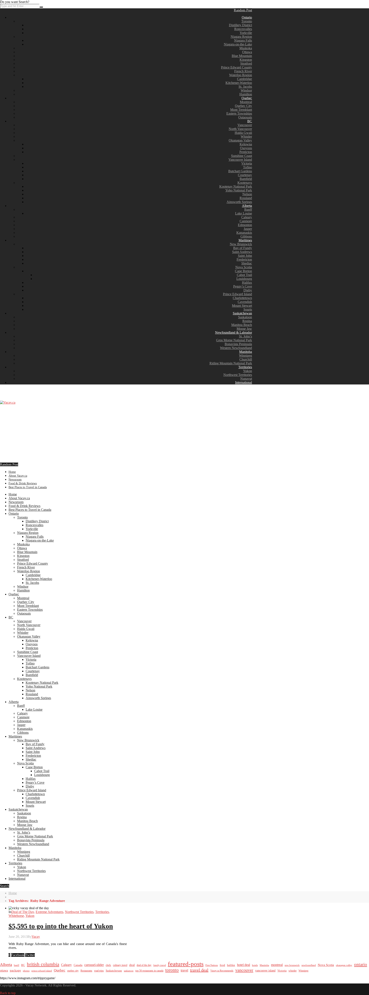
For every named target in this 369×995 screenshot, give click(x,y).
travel (184, 970)
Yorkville (246, 33)
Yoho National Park (238, 190)
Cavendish (245, 302)
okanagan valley (344, 965)
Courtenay (245, 175)
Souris (247, 309)
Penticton (245, 152)
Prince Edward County (236, 67)
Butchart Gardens (240, 171)
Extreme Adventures (49, 912)
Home (12, 471)
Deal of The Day (22, 912)
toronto (172, 970)
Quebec (247, 98)
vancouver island (265, 970)
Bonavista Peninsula (238, 344)
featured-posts (186, 963)
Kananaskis (244, 232)
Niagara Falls (243, 40)
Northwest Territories (237, 375)
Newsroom (15, 479)
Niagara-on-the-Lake (238, 44)
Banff (248, 209)
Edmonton (245, 225)
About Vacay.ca (18, 475)
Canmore (246, 221)
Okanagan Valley (240, 140)
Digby (247, 290)
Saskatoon (245, 317)
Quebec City (243, 106)
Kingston (246, 59)
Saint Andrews (242, 252)
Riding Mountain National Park (230, 363)
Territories (245, 367)
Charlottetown (242, 298)
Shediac (246, 263)
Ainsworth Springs (239, 202)
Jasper (248, 229)
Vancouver (244, 125)
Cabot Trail (244, 275)
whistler (292, 970)
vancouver (244, 970)
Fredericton (244, 259)
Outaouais (245, 117)
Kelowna (246, 144)
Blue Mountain (242, 56)
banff (16, 965)
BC (249, 121)
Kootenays (244, 182)
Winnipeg (245, 355)
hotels (255, 965)
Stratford (246, 63)
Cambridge (244, 79)
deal (132, 965)
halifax (231, 965)
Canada (78, 965)
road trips (99, 970)
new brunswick (292, 965)
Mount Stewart (242, 305)
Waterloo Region (240, 75)
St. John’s (245, 336)
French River (243, 71)
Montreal (246, 102)
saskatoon (128, 970)
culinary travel (120, 965)
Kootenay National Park (235, 186)
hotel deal (243, 965)
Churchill (245, 359)
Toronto (246, 21)
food (222, 965)
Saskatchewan (242, 313)
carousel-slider (94, 965)
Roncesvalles (243, 29)
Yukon (247, 371)
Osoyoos (246, 148)
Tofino (247, 167)
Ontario (247, 17)
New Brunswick (241, 244)
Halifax (247, 282)
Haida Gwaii (243, 132)
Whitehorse (16, 916)
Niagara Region (241, 36)
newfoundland (309, 965)
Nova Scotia (243, 267)
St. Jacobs (245, 86)
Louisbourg (244, 279)
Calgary (246, 217)
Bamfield (246, 179)
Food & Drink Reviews (23, 483)
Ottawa (247, 52)
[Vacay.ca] (7, 402)
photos (26, 970)
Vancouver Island (240, 159)
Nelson (247, 194)
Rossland (246, 198)
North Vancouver (240, 129)
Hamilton (245, 94)
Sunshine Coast (241, 156)
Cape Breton (243, 271)
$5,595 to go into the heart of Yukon (61, 926)
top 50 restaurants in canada (149, 970)
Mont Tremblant (241, 109)
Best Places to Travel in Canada (28, 487)
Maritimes (245, 240)
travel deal (199, 970)
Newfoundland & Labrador (233, 332)
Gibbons (246, 236)
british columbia (43, 964)
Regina (247, 321)
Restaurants (86, 970)
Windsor (246, 90)
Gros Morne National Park (234, 340)
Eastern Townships (239, 113)
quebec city (73, 970)
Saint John (245, 255)
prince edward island (41, 971)
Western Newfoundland (236, 348)
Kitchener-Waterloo (239, 83)
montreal (277, 965)
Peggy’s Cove (242, 286)
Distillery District (240, 25)
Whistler (246, 136)
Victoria (246, 163)
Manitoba (245, 352)
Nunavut (246, 378)
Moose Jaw (244, 328)
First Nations (211, 965)
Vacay (36, 936)
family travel (159, 965)
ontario (360, 964)
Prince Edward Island (237, 294)
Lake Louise (243, 213)
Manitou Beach (241, 325)
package (15, 970)
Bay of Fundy (242, 248)
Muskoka (245, 48)
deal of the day (144, 965)
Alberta (247, 205)
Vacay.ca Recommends (221, 970)
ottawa (4, 970)
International (243, 382)
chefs (108, 965)
